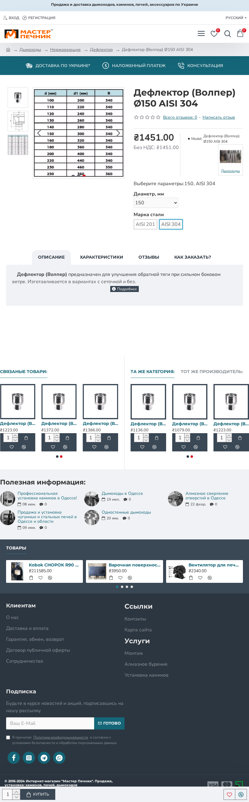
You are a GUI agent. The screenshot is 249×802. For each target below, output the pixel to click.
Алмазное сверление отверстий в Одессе (207, 496)
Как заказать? (192, 257)
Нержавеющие (65, 50)
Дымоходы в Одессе (122, 493)
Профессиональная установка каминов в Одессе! (47, 496)
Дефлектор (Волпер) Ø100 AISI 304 (162, 423)
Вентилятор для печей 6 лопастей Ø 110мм (214, 565)
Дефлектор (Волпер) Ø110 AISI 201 (204, 423)
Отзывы (148, 257)
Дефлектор (101, 50)
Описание (51, 257)
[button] (39, 133)
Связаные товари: (23, 371)
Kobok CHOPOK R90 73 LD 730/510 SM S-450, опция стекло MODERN (55, 565)
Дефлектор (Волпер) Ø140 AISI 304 (100, 423)
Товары (16, 548)
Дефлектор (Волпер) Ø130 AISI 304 (59, 423)
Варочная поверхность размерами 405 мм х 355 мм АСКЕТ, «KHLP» (135, 565)
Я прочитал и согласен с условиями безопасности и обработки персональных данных (64, 740)
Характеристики (101, 257)
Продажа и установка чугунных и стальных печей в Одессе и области (47, 517)
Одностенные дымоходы (126, 512)
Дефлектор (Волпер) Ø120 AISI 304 (17, 423)
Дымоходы (30, 50)
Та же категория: (153, 371)
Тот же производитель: (212, 371)
